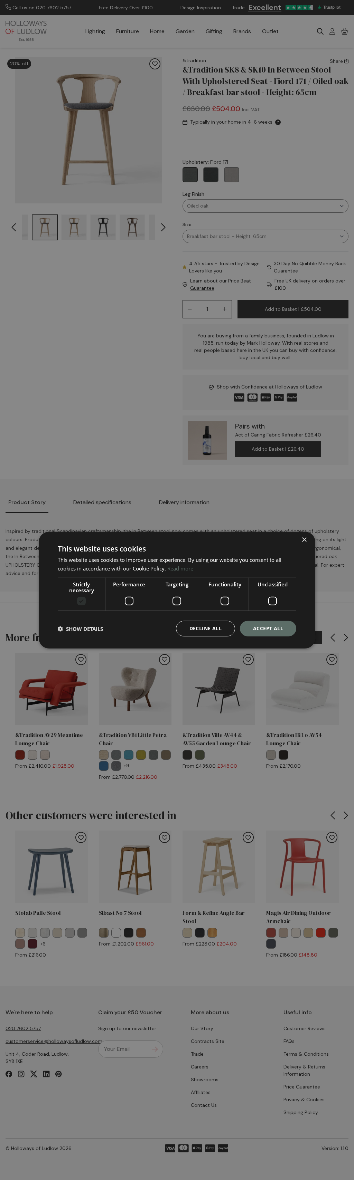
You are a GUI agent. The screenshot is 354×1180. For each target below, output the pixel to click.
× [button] (304, 539)
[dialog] (177, 590)
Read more (180, 568)
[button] (80, 628)
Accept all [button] (268, 628)
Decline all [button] (205, 628)
